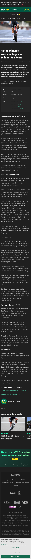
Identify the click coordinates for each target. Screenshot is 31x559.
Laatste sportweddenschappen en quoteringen (14, 390)
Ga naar (13, 14)
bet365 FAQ (22, 479)
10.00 (19, 104)
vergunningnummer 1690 (17, 536)
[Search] (28, 18)
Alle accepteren (15, 556)
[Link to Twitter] (29, 45)
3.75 (22, 101)
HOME (3, 18)
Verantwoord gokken (7, 482)
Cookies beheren (15, 547)
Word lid (27, 9)
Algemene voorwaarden (8, 465)
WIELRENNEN (5, 44)
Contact (14, 479)
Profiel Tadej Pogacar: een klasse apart (12, 437)
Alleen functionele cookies (15, 552)
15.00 (19, 106)
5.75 (19, 103)
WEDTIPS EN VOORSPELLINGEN (15, 18)
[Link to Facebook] (26, 45)
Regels (7, 479)
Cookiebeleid (4, 544)
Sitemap (15, 485)
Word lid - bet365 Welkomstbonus (10, 394)
